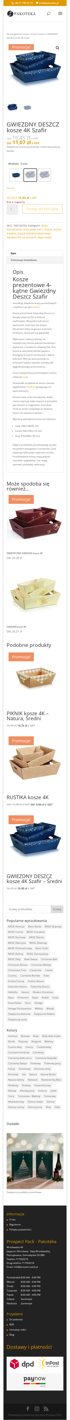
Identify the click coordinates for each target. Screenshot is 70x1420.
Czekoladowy (44, 1047)
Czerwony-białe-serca (20, 1058)
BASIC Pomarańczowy (20, 948)
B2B (11, 1324)
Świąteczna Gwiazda (19, 1014)
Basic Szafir (42, 948)
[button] (57, 47)
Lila (24, 1074)
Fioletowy (36, 1063)
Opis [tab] (13, 253)
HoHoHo (13, 992)
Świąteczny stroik (17, 1019)
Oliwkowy (13, 1085)
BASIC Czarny (15, 932)
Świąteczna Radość (44, 1014)
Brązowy (23, 1041)
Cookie (48, 970)
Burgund (36, 1041)
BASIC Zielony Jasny (37, 953)
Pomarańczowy (42, 1085)
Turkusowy (50, 1096)
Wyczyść (10, 188)
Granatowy (25, 1068)
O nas (12, 1219)
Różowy (12, 1090)
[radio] (16, 175)
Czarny (29, 1047)
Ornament (23, 997)
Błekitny (49, 1041)
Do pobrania (16, 1319)
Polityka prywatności (20, 1229)
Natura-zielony (16, 1079)
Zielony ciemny (16, 1107)
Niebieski (33, 1079)
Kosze (26, 34)
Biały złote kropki (51, 1036)
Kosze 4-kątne (38, 34)
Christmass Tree (17, 970)
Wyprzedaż (45, 237)
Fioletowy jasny (52, 1063)
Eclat (46, 975)
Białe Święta (31, 959)
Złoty (48, 1107)
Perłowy (26, 1085)
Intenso (25, 992)
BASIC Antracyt (16, 926)
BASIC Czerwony (36, 932)
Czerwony (38, 1052)
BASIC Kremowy (16, 937)
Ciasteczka (35, 970)
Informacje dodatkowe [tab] (24, 260)
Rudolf (45, 997)
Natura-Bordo (48, 1074)
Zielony (50, 1101)
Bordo (11, 1041)
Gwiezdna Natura (17, 986)
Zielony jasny (35, 1107)
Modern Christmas (43, 992)
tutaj (25, 376)
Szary (11, 1096)
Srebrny (42, 1090)
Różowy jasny (27, 1090)
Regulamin (15, 1224)
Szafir (53, 1090)
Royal (35, 997)
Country (12, 975)
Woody (50, 1008)
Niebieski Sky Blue (51, 1079)
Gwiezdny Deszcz (40, 986)
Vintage (38, 1003)
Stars (28, 1003)
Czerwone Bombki (30, 975)
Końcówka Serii (33, 229)
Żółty (57, 1107)
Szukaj (57, 909)
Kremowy (13, 1074)
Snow (55, 997)
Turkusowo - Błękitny (29, 1096)
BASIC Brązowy (53, 926)
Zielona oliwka (35, 1101)
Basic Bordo (34, 926)
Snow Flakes (14, 1003)
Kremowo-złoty (42, 1068)
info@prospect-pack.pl (26, 1266)
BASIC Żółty (14, 959)
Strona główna (14, 34)
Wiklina (39, 1008)
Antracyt (12, 1036)
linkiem (36, 307)
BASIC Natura (36, 937)
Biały (35, 1036)
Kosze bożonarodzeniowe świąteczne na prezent (29, 235)
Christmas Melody (41, 964)
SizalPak (30, 386)
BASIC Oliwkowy (38, 942)
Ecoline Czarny (16, 981)
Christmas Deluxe (17, 964)
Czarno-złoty (15, 1047)
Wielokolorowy (16, 1101)
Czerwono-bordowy (18, 1052)
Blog (11, 1334)
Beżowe (25, 1036)
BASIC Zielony (15, 953)
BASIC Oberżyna (17, 942)
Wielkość (13, 163)
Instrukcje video (17, 1329)
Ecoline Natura (36, 981)
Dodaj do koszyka (42, 208)
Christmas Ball (49, 959)
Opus (11, 997)
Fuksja (11, 1068)
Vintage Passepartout (19, 1008)
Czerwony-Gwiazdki (46, 1058)
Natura (33, 1074)
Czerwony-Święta (17, 1063)
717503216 (28, 1263)
